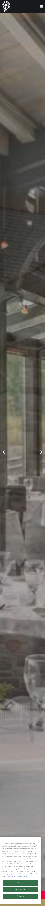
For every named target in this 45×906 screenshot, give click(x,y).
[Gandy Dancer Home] (6, 6)
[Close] (38, 840)
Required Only (20, 890)
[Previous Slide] (3, 452)
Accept (20, 883)
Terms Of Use (22, 876)
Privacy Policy (11, 876)
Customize (21, 896)
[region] (20, 870)
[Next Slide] (41, 452)
